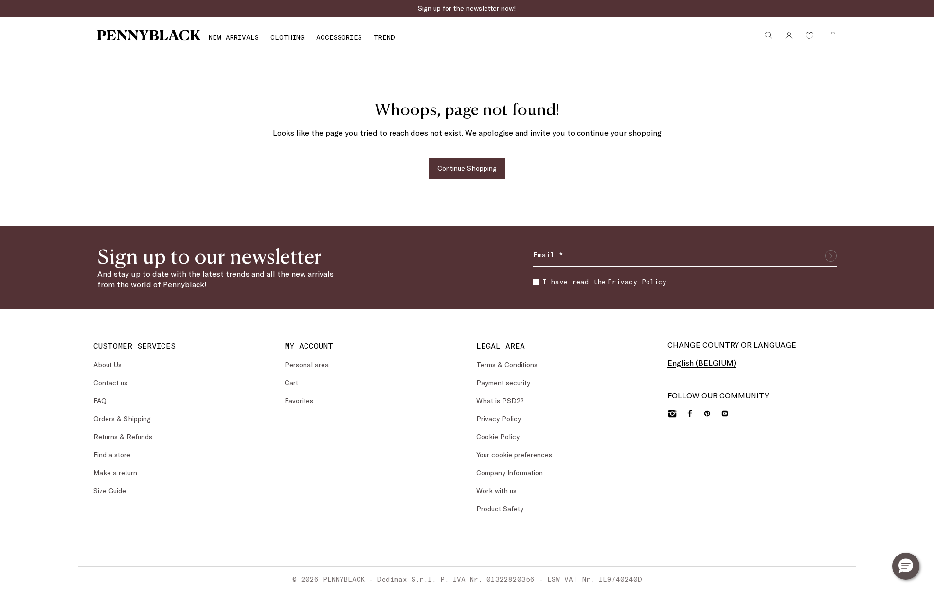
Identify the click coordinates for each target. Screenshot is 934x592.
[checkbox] (536, 282)
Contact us (110, 382)
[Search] (768, 35)
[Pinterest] (707, 413)
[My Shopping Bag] (830, 35)
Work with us (496, 490)
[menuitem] (234, 37)
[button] (905, 566)
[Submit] (831, 256)
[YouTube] (725, 413)
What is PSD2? (500, 400)
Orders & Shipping (122, 418)
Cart (291, 382)
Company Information (509, 472)
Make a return (115, 472)
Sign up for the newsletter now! (467, 8)
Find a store (111, 454)
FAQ (100, 400)
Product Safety (499, 508)
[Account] (789, 35)
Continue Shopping (467, 168)
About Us (107, 364)
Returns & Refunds (122, 436)
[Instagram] (672, 413)
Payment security (503, 382)
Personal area (307, 364)
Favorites (299, 400)
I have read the (604, 281)
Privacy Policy (637, 281)
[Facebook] (690, 413)
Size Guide (109, 490)
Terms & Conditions (507, 364)
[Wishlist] (809, 35)
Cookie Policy (498, 436)
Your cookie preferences (514, 454)
